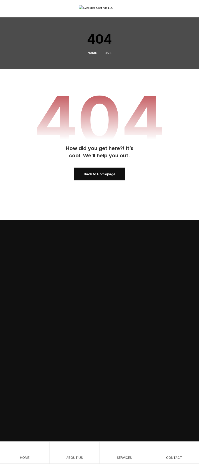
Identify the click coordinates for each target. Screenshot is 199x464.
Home (78, 303)
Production (73, 268)
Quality (78, 313)
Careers (137, 313)
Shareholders (142, 303)
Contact (79, 323)
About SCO (112, 268)
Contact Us (33, 268)
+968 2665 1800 (33, 415)
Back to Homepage (99, 174)
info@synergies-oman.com (42, 405)
